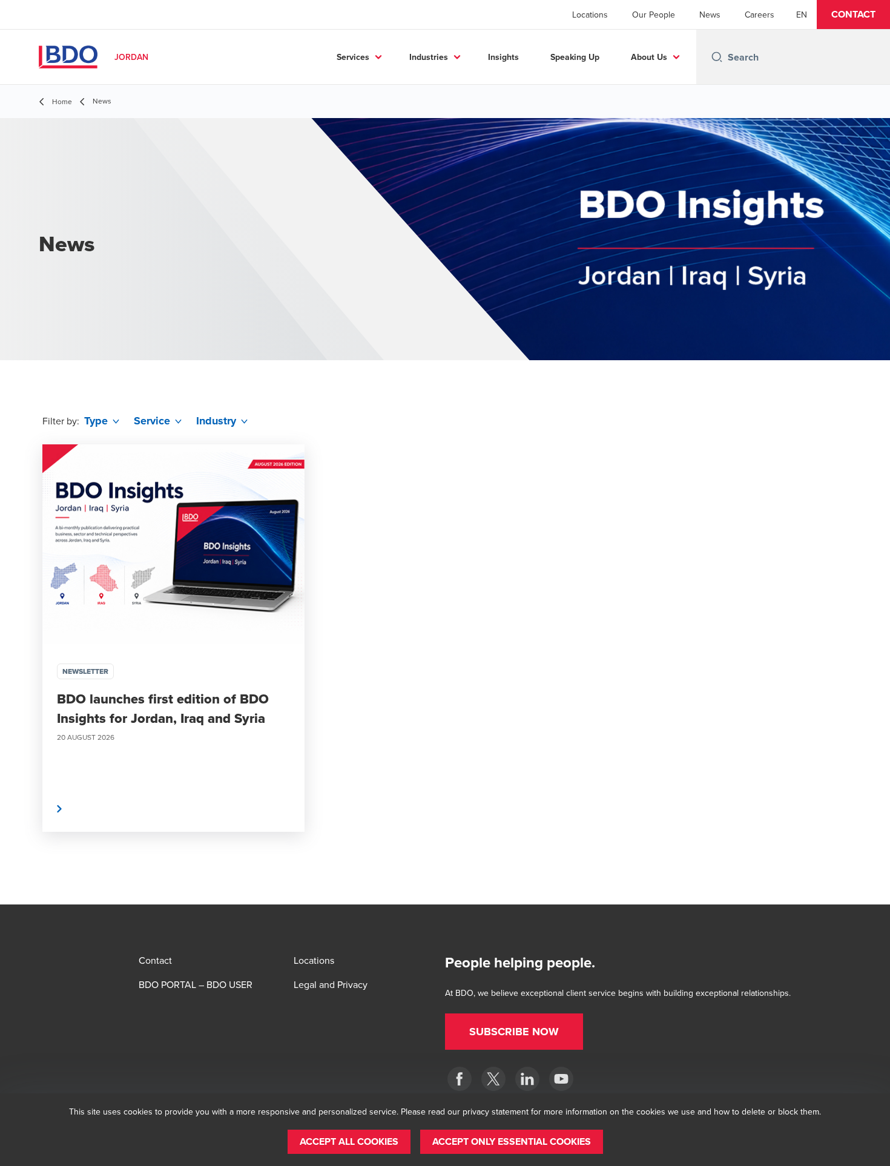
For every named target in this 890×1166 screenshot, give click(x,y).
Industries (428, 57)
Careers (759, 14)
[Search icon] (717, 57)
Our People (653, 14)
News (709, 14)
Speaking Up (574, 57)
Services (353, 57)
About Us (649, 57)
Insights (503, 57)
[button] (853, 14)
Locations (590, 14)
